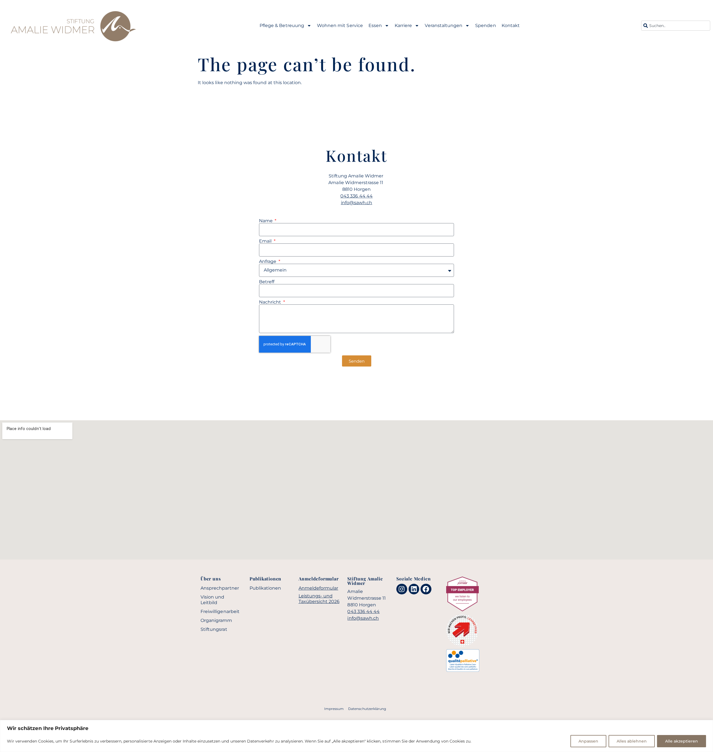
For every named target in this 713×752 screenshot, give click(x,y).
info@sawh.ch (356, 202)
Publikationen (265, 588)
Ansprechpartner (220, 588)
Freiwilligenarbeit (220, 611)
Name (266, 221)
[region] (356, 736)
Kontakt (511, 25)
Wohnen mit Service (340, 25)
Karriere (403, 25)
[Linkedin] (414, 589)
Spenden (485, 25)
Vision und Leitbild (212, 599)
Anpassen (588, 741)
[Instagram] (401, 589)
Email (266, 241)
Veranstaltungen (443, 25)
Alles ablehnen (632, 741)
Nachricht (270, 302)
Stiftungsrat (214, 629)
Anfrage (268, 261)
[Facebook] (426, 589)
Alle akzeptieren (681, 741)
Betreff (266, 282)
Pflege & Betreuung (282, 25)
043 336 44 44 (356, 196)
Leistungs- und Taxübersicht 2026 (319, 598)
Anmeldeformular (318, 588)
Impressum (334, 709)
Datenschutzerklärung (367, 709)
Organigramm (216, 620)
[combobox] (675, 26)
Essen (375, 25)
